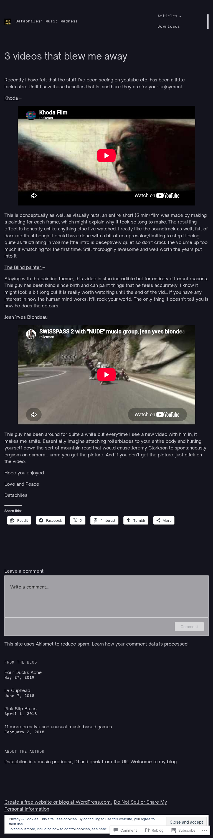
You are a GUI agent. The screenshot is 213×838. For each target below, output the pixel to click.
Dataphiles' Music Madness (47, 21)
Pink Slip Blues (20, 708)
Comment (189, 626)
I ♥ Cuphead (17, 690)
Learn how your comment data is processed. (140, 644)
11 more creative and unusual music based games (58, 726)
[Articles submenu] (180, 16)
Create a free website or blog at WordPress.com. (58, 802)
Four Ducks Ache (23, 672)
